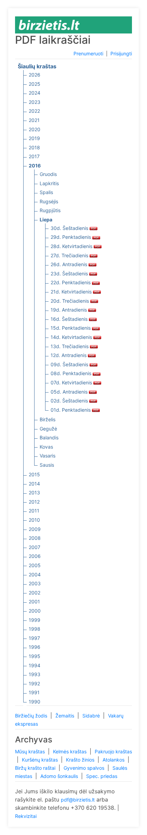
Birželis (47, 419)
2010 (34, 520)
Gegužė (48, 429)
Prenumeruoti (88, 53)
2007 (34, 547)
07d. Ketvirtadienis (72, 382)
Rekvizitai (26, 816)
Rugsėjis (49, 201)
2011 (34, 511)
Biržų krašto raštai (36, 768)
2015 (34, 474)
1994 (34, 665)
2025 (34, 84)
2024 (34, 93)
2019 (34, 138)
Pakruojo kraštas (113, 751)
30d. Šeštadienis (70, 228)
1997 (34, 638)
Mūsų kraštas (30, 751)
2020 (34, 129)
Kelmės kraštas (70, 751)
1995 (34, 656)
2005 (35, 565)
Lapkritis (49, 183)
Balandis (49, 437)
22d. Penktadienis (71, 282)
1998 (34, 629)
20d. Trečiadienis (70, 301)
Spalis (46, 192)
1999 (34, 620)
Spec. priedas (101, 776)
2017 (34, 156)
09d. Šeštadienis (70, 364)
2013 (34, 492)
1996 (34, 647)
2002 (34, 593)
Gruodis (48, 174)
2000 (35, 611)
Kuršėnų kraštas (40, 760)
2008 (35, 538)
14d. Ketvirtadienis (72, 337)
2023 (34, 102)
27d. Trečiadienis (70, 255)
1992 (34, 683)
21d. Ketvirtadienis (72, 292)
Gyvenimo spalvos (85, 768)
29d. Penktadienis (71, 237)
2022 (34, 111)
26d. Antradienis (70, 264)
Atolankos (114, 760)
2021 (34, 120)
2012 (34, 502)
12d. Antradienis (69, 355)
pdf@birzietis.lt (78, 800)
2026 (34, 75)
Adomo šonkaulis (59, 776)
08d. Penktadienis (72, 373)
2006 (35, 556)
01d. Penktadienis (71, 410)
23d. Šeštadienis (70, 273)
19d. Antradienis (69, 310)
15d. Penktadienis (71, 328)
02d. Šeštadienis (70, 400)
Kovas (46, 447)
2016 (35, 165)
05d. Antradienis (70, 392)
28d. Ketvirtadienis (72, 246)
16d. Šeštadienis (70, 319)
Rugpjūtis (50, 210)
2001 (34, 601)
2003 (35, 583)
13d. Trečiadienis (70, 346)
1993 (34, 674)
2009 (35, 529)
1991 (34, 692)
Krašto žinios (81, 760)
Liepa (46, 219)
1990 (34, 701)
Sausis (47, 465)
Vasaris (47, 455)
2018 (34, 147)
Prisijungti (121, 53)
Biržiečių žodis (32, 715)
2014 (34, 484)
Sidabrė (91, 715)
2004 (35, 574)
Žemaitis (65, 715)
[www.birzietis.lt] (49, 24)
